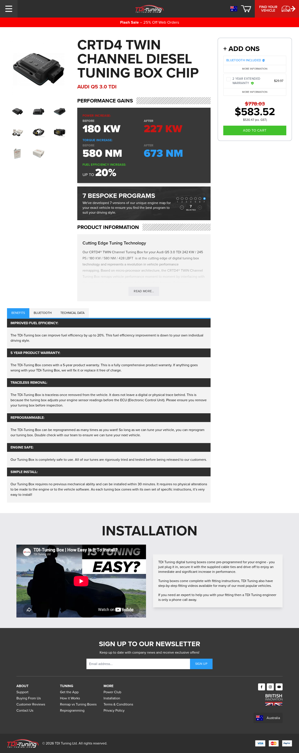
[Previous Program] (182, 207)
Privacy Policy (114, 710)
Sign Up (201, 664)
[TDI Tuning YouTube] (279, 686)
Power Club (112, 692)
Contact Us (24, 710)
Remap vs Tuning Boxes (78, 704)
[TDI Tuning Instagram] (270, 686)
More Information (254, 69)
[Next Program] (200, 207)
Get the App (69, 692)
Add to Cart (254, 130)
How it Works (70, 698)
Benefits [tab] (18, 313)
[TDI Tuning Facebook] (261, 686)
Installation (112, 698)
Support (22, 692)
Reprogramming (72, 710)
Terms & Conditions (118, 704)
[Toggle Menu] (9, 9)
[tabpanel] (109, 411)
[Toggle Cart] (246, 9)
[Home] (149, 9)
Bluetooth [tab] (43, 313)
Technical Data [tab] (72, 313)
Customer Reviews (30, 704)
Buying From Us (28, 698)
